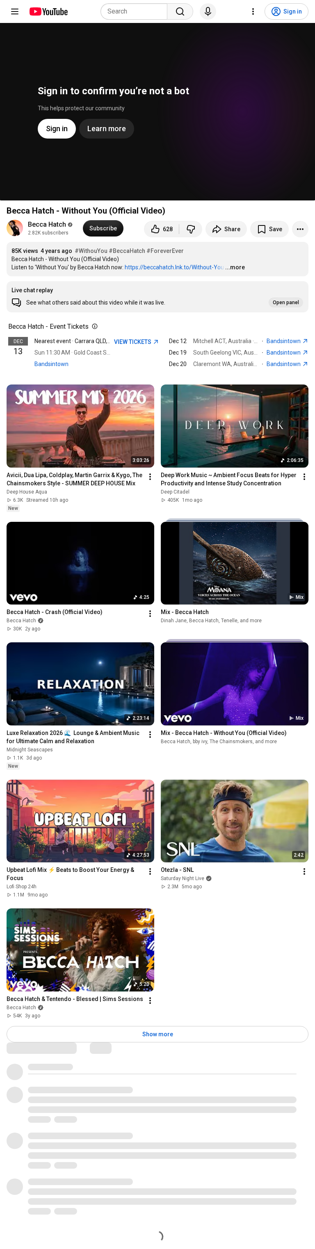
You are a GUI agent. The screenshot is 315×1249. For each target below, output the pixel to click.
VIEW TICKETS (133, 342)
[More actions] (300, 229)
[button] (157, 296)
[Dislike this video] (190, 229)
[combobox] (136, 11)
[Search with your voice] (208, 11)
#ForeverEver (165, 251)
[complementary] (93, 326)
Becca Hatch (47, 224)
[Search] (180, 11)
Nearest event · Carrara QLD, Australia (83, 341)
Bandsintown (51, 364)
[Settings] (253, 11)
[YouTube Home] (48, 11)
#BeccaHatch (127, 251)
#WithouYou (91, 251)
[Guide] (15, 11)
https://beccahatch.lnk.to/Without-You (174, 267)
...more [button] (235, 267)
